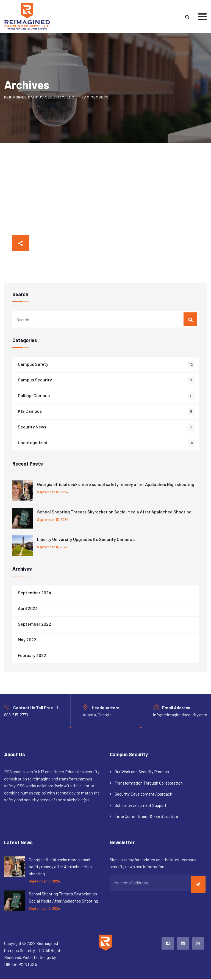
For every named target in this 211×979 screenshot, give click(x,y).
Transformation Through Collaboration (149, 782)
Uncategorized (32, 442)
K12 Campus (30, 411)
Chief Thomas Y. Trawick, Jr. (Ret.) (44, 249)
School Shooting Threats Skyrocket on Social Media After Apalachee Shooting (114, 511)
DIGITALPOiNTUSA (20, 964)
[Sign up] (198, 884)
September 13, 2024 (52, 519)
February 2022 (32, 655)
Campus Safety (33, 364)
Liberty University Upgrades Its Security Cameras (86, 539)
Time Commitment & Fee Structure (146, 816)
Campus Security (35, 379)
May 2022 (27, 639)
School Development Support (140, 805)
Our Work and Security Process (142, 771)
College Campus (34, 395)
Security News (32, 426)
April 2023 (27, 608)
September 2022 (34, 623)
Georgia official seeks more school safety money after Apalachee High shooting (115, 484)
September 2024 (34, 592)
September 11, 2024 (52, 547)
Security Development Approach (143, 793)
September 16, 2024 (52, 492)
